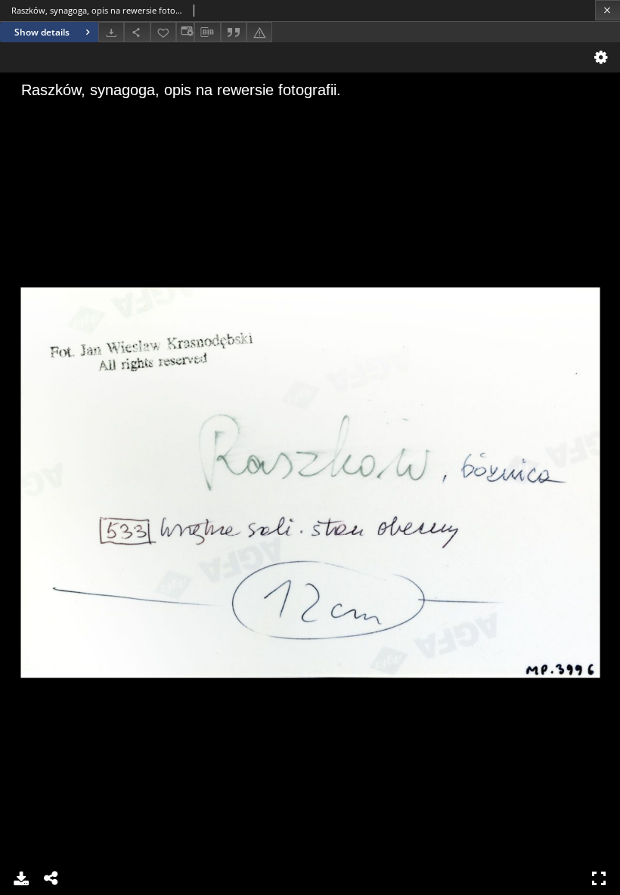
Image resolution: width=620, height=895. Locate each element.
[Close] (607, 10)
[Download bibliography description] (207, 32)
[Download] (111, 32)
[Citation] (233, 32)
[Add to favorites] (163, 32)
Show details (42, 32)
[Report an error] (259, 32)
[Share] (137, 32)
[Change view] (185, 32)
